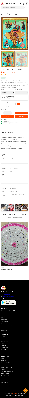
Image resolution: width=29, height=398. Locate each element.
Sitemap (3, 328)
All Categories (4, 319)
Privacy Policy (4, 352)
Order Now (22, 116)
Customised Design (5, 375)
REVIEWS (10, 132)
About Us (3, 336)
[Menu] (26, 7)
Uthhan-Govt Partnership (6, 326)
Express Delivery (4, 323)
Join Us (2, 358)
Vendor (2, 315)
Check (18, 104)
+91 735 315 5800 (6, 294)
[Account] (26, 3)
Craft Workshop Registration (7, 371)
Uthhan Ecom (14, 393)
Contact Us (3, 339)
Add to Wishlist (6, 106)
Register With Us (4, 341)
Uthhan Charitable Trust (6, 367)
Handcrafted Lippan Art (6, 269)
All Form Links (4, 330)
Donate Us (3, 360)
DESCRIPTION (4, 132)
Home (2, 13)
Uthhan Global (4, 365)
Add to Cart (21, 112)
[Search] (23, 8)
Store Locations (4, 382)
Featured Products (5, 321)
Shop (2, 317)
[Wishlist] (21, 4)
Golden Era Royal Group (6, 362)
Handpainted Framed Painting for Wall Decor (10, 14)
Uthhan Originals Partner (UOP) (8, 310)
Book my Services (5, 373)
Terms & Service (4, 347)
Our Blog (3, 369)
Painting (6, 13)
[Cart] (23, 4)
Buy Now (7, 116)
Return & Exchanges (5, 349)
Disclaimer (3, 345)
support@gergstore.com (8, 296)
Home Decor (11, 13)
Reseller (3, 313)
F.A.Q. (2, 343)
